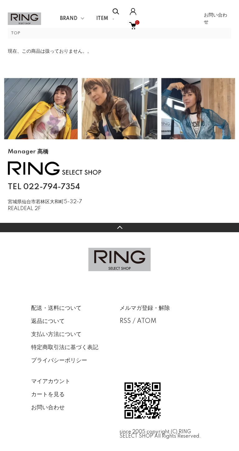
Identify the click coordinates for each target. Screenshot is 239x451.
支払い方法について (56, 334)
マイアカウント (50, 381)
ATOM (147, 321)
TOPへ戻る (119, 227)
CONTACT (39, 218)
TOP (15, 33)
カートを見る (48, 394)
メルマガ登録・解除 (145, 308)
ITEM (102, 18)
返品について (48, 321)
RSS (125, 321)
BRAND (68, 18)
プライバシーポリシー (59, 360)
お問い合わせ (215, 18)
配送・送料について (56, 308)
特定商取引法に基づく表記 (64, 347)
